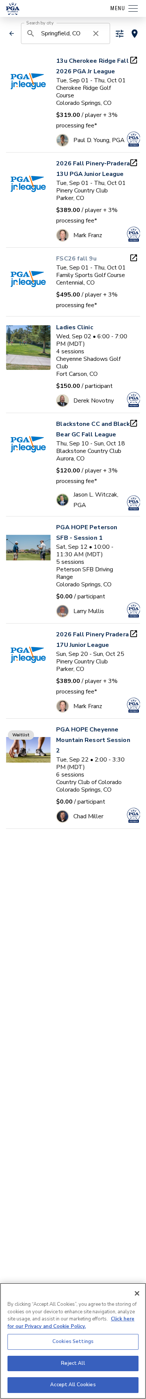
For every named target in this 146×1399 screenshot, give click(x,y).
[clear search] (96, 33)
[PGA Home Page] (12, 8)
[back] (11, 33)
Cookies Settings (73, 1341)
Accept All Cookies (72, 1384)
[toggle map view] (134, 34)
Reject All (73, 1363)
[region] (73, 1341)
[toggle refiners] (119, 34)
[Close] (137, 1293)
